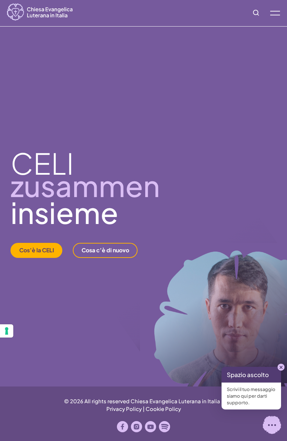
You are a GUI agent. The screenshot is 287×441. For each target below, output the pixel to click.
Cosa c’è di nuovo (105, 250)
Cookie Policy (163, 408)
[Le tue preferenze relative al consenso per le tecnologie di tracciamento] (6, 331)
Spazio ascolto (248, 374)
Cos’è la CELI (36, 250)
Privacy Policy (124, 408)
